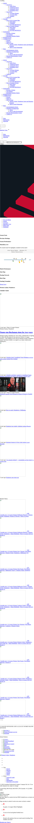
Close (2, 144)
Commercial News (14, 7)
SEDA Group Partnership (15, 47)
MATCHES (12, 22)
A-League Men (13, 14)
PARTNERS (6, 32)
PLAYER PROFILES (15, 24)
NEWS (5, 3)
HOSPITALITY (7, 37)
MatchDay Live (7, 224)
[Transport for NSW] (8, 751)
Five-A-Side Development (16, 54)
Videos (8, 774)
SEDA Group (9, 43)
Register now (3, 822)
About (11, 53)
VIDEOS (8, 17)
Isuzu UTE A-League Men (13, 20)
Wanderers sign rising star (12, 477)
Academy (11, 16)
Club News (9, 4)
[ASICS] (5, 739)
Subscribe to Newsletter (12, 781)
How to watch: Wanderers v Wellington (16, 410)
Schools (8, 40)
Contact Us (9, 57)
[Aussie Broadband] (8, 741)
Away (4, 284)
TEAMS (5, 19)
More (4, 49)
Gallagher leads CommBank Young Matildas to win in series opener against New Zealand (16, 358)
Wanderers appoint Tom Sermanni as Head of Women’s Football (16, 394)
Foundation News (13, 10)
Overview (5, 222)
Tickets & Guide (10, 777)
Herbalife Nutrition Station (13, 36)
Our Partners (9, 34)
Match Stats (6, 225)
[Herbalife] (6, 733)
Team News (9, 12)
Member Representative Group (14, 56)
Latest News (12, 6)
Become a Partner (10, 33)
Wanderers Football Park (12, 51)
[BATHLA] (6, 730)
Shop (7, 779)
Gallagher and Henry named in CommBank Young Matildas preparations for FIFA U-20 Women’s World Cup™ (15, 375)
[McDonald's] (7, 748)
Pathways (8, 41)
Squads (5, 221)
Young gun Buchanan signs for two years (16, 332)
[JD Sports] (6, 746)
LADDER (12, 23)
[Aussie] (5, 742)
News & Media (7, 220)
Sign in (9, 822)
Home (1, 284)
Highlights (5, 227)
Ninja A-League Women (12, 26)
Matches (8, 770)
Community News (14, 9)
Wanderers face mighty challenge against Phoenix (18, 426)
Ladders (8, 771)
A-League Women (14, 13)
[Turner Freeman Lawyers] (10, 732)
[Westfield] (6, 752)
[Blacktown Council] (8, 744)
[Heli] (5, 745)
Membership (9, 780)
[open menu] (0, 128)
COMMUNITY (7, 39)
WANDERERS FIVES (12, 50)
